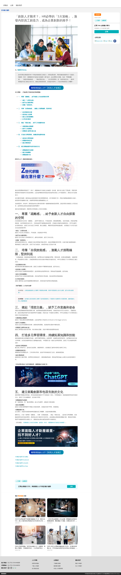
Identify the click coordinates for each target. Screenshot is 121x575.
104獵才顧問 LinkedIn (21, 463)
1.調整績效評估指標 (27, 150)
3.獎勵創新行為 (26, 155)
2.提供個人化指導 (27, 114)
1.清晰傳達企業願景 (27, 126)
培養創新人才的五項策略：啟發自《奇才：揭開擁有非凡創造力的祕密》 (44, 422)
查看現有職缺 (35, 563)
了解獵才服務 (57, 563)
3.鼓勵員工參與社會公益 (29, 131)
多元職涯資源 (35, 568)
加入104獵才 (78, 566)
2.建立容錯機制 (26, 152)
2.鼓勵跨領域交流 (27, 140)
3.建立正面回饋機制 (27, 117)
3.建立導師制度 (26, 143)
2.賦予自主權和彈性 (27, 102)
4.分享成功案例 (26, 119)
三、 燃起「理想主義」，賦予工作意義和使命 (31, 123)
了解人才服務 (35, 566)
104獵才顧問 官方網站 (21, 457)
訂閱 (106, 32)
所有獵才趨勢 (5, 10)
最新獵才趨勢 (57, 566)
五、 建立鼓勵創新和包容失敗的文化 (29, 146)
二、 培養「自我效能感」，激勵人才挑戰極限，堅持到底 (35, 108)
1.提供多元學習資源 (27, 138)
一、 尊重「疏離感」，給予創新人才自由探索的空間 (33, 97)
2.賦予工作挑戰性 (27, 129)
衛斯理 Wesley (22, 70)
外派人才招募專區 (58, 568)
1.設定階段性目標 (27, 112)
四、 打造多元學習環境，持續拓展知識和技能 (31, 134)
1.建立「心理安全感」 (28, 100)
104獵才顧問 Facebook (22, 460)
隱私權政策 (3, 573)
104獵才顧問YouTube (21, 466)
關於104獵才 (78, 563)
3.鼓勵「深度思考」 (27, 105)
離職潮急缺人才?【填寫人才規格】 (46, 87)
